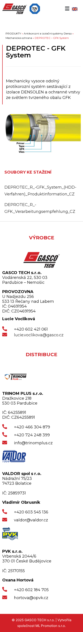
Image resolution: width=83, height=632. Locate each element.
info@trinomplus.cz (33, 443)
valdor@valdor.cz (31, 520)
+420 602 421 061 (31, 329)
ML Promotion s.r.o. (50, 626)
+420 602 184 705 (31, 589)
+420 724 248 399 (32, 435)
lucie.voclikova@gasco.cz (39, 335)
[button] (67, 9)
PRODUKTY (13, 33)
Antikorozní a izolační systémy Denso (48, 33)
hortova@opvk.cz (31, 597)
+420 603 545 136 (31, 512)
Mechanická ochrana (19, 38)
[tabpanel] (41, 199)
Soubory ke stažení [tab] (27, 172)
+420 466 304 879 (32, 427)
